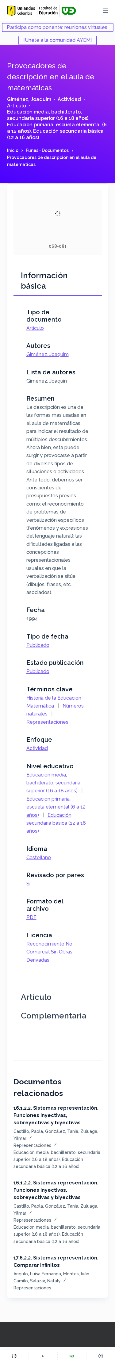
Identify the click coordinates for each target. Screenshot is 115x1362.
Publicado (37, 645)
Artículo (16, 106)
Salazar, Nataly (45, 1280)
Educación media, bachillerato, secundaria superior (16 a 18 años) (47, 115)
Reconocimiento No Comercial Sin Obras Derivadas (49, 952)
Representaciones (47, 722)
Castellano (38, 857)
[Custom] (14, 1356)
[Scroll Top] (101, 1356)
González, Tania (61, 1131)
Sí (28, 884)
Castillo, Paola (28, 1131)
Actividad (69, 99)
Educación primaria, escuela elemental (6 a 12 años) (56, 807)
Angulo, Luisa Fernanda (37, 1273)
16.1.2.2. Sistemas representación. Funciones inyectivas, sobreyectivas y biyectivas (55, 1115)
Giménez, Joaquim (29, 99)
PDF (31, 917)
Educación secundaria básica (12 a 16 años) (56, 823)
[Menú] (105, 10)
